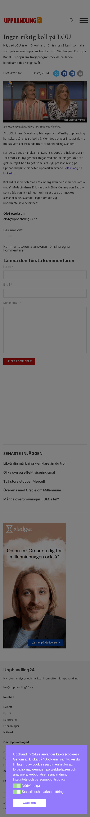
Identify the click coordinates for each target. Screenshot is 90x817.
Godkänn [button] (29, 802)
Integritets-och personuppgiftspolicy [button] (39, 779)
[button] (63, 803)
